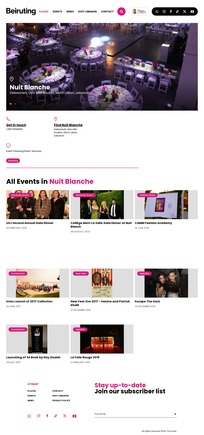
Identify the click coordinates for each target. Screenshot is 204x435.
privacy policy (61, 400)
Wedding (13, 160)
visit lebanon (87, 11)
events (57, 11)
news (70, 11)
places (43, 11)
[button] (15, 103)
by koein (172, 431)
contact (107, 11)
